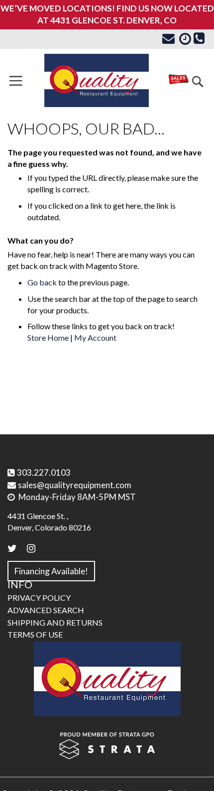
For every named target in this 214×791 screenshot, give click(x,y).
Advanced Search (45, 610)
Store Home (48, 337)
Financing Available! (51, 571)
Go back (42, 282)
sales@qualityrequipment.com (74, 485)
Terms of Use (35, 634)
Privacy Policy (39, 597)
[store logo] (96, 80)
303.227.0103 (44, 472)
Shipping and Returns (55, 622)
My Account (95, 337)
